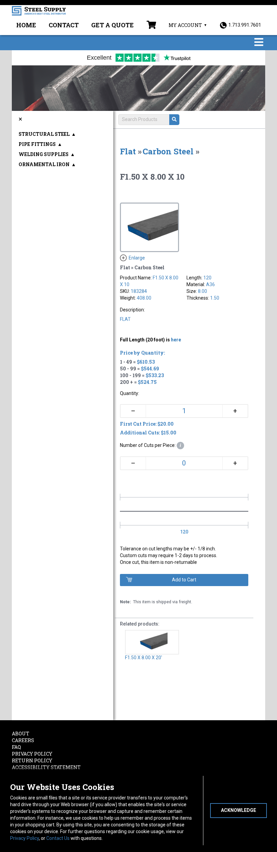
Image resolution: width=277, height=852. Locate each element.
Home (26, 25)
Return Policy (32, 760)
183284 (139, 291)
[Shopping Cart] (151, 26)
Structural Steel (44, 134)
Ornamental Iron (44, 164)
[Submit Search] (174, 119)
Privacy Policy (24, 838)
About (20, 733)
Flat (128, 151)
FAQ (16, 747)
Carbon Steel (168, 151)
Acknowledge (238, 810)
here (176, 339)
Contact (64, 25)
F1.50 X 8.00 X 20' (143, 657)
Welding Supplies (44, 154)
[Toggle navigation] (258, 42)
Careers (23, 740)
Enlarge (137, 258)
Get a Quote (112, 25)
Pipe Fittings (37, 144)
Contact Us (58, 838)
